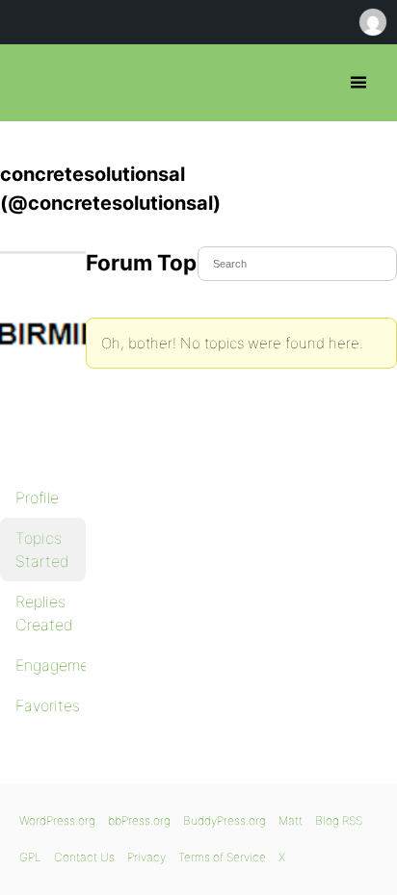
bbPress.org (31, 82)
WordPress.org (57, 820)
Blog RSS (338, 820)
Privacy (146, 857)
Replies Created (44, 613)
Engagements (50, 665)
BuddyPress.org (224, 820)
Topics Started (42, 549)
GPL (30, 857)
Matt (290, 820)
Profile (37, 497)
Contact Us (84, 857)
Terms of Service (222, 857)
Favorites (47, 705)
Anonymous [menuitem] (372, 22)
